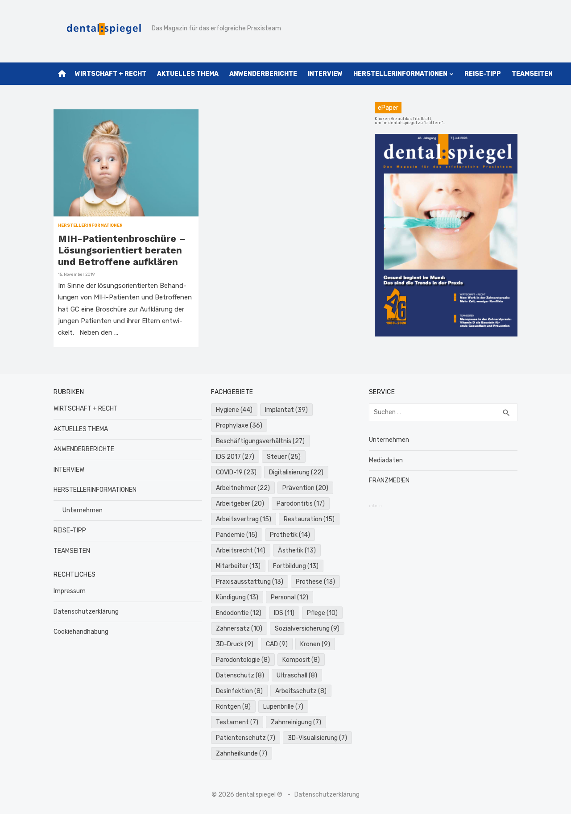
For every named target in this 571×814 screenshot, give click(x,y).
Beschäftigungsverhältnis (260, 441)
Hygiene (234, 410)
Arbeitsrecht (240, 550)
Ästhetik (297, 550)
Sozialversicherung (307, 628)
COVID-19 (236, 472)
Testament (237, 722)
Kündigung (237, 597)
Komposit (301, 660)
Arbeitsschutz (301, 691)
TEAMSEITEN (532, 74)
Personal (289, 597)
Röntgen (233, 706)
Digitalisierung (296, 472)
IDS (284, 613)
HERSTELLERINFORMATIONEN (400, 74)
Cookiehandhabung (81, 631)
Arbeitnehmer (243, 488)
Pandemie (236, 535)
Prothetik (290, 535)
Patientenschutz (245, 738)
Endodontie (238, 613)
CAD (277, 644)
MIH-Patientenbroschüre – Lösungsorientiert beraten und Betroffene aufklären (122, 250)
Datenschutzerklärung (86, 611)
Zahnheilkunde (241, 753)
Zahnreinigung (296, 722)
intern (375, 505)
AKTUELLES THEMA (188, 74)
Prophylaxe (239, 425)
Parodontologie (243, 660)
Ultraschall (297, 675)
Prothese (315, 582)
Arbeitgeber (240, 503)
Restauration (309, 519)
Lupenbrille (283, 706)
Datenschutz (240, 675)
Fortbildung (296, 566)
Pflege (322, 613)
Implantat (286, 410)
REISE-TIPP (482, 74)
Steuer (284, 457)
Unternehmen (82, 510)
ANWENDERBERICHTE (263, 74)
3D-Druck (234, 644)
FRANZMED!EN (389, 480)
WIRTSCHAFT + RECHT (110, 74)
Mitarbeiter (238, 566)
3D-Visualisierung (317, 738)
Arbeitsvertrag (243, 519)
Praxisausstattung (249, 582)
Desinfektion (239, 691)
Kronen (315, 644)
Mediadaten (386, 460)
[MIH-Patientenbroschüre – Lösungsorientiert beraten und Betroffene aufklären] (126, 162)
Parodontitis (301, 503)
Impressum (70, 591)
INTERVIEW (325, 74)
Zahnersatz (239, 628)
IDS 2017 (235, 457)
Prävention (305, 488)
